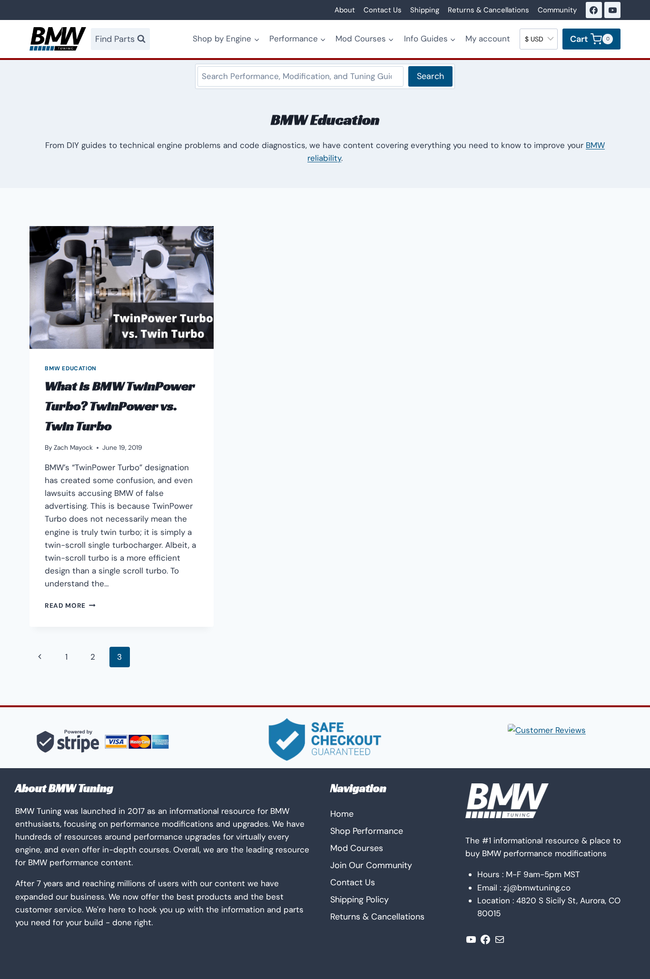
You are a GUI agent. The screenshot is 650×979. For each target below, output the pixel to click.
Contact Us (383, 10)
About (345, 10)
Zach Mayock (73, 448)
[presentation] (122, 287)
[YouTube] (612, 10)
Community (557, 10)
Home (342, 814)
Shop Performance (366, 831)
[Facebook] (594, 10)
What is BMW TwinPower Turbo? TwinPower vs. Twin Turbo (120, 405)
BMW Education (71, 368)
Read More (70, 606)
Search (430, 76)
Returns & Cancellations (488, 10)
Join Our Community (371, 865)
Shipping (424, 10)
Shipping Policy (359, 899)
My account (487, 38)
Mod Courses (356, 848)
